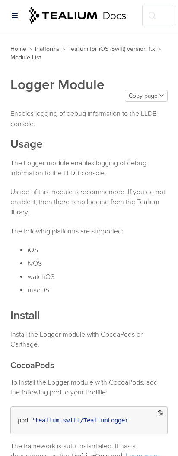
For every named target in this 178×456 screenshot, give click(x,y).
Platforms (47, 49)
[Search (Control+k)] (157, 15)
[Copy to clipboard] (160, 413)
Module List (25, 57)
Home (18, 49)
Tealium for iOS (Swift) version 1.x (111, 49)
